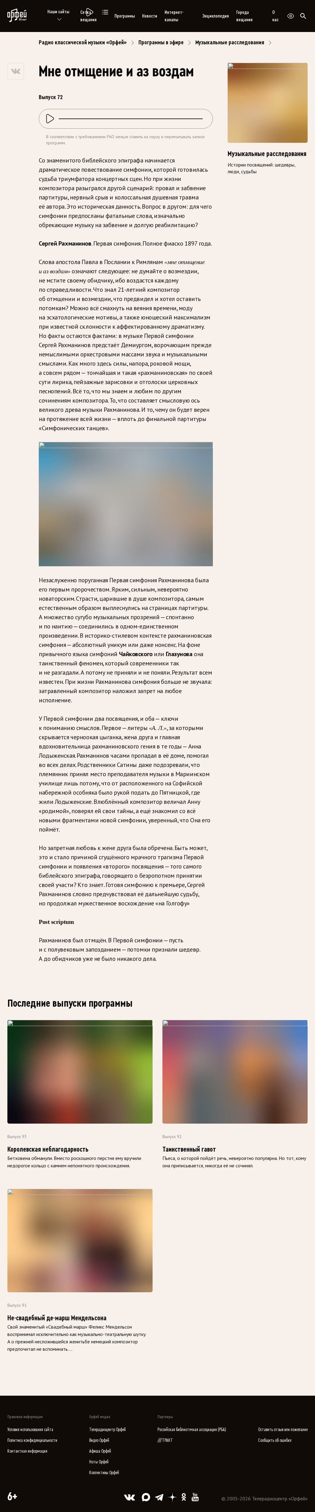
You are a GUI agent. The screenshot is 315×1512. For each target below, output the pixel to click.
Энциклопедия (215, 16)
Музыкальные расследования (229, 42)
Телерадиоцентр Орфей (107, 1429)
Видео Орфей (99, 1440)
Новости (149, 16)
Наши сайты (58, 11)
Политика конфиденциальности (32, 1440)
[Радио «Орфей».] (89, 12)
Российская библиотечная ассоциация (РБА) (192, 1429)
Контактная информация (27, 1451)
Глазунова (180, 654)
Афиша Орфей (100, 1451)
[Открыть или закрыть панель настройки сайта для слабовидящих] (291, 16)
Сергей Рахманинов (65, 243)
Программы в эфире (161, 42)
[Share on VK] (16, 71)
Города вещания (244, 16)
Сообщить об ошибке (274, 1440)
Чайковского (136, 654)
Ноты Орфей (99, 1462)
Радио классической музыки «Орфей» (83, 42)
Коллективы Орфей (104, 1472)
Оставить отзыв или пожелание (283, 1429)
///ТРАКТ (165, 1440)
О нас (275, 16)
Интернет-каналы (174, 16)
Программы (124, 16)
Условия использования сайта (30, 1429)
